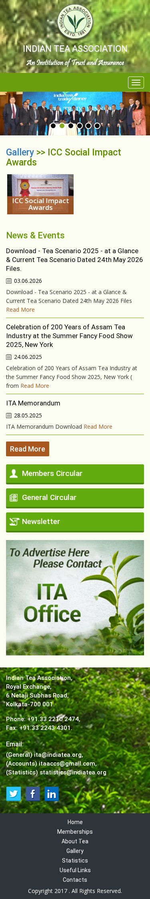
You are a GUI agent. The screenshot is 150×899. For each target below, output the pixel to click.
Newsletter (41, 521)
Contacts (75, 880)
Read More (20, 309)
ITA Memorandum (33, 403)
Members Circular (52, 473)
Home (75, 822)
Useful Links (75, 870)
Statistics (75, 860)
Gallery (21, 152)
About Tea (75, 841)
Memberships (75, 831)
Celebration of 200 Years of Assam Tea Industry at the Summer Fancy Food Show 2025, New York (69, 336)
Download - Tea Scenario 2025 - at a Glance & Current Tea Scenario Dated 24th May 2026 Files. (74, 259)
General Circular (49, 497)
